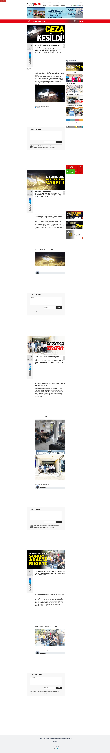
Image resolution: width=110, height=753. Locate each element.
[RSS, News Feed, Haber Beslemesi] (56, 746)
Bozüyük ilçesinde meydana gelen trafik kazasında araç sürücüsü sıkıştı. (49, 573)
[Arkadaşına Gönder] (30, 59)
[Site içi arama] (82, 21)
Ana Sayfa (44, 2)
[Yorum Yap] (30, 63)
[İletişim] (80, 21)
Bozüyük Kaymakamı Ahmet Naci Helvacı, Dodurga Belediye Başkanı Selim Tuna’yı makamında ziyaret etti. (49, 362)
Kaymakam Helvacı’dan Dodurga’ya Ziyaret (41, 21)
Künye (44, 738)
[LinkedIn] (30, 57)
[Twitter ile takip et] (54, 746)
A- (64, 47)
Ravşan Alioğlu (43, 273)
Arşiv (61, 2)
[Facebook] (30, 53)
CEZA (40, 107)
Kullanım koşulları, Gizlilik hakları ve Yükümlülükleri (60, 738)
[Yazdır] (30, 61)
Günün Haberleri (56, 2)
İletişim (47, 738)
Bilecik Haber (50, 2)
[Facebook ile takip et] (52, 746)
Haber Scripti (54, 748)
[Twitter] (30, 55)
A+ (64, 45)
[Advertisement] (49, 61)
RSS (71, 738)
